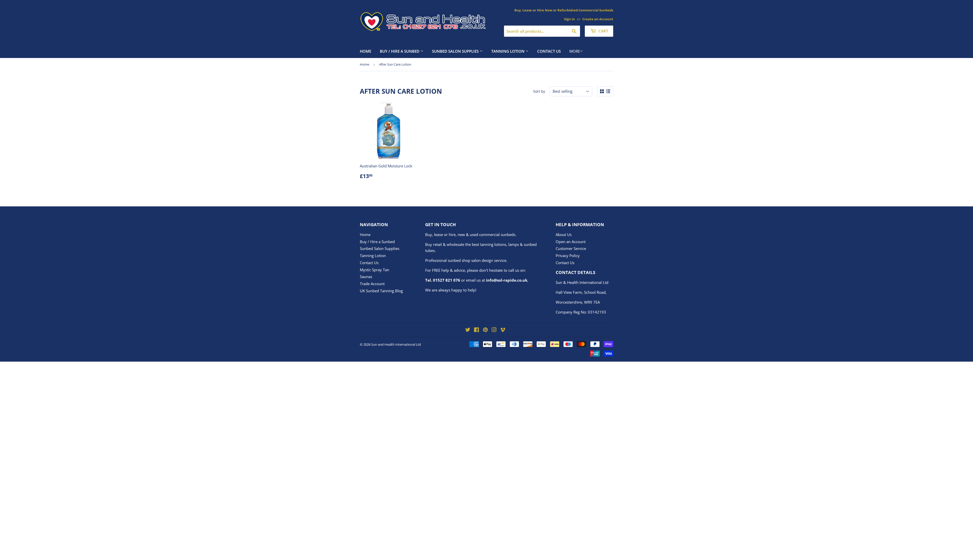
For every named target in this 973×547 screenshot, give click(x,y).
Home (365, 51)
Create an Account (597, 19)
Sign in (569, 19)
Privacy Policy (568, 255)
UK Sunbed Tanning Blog (381, 290)
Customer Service (571, 248)
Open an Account (571, 241)
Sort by (539, 91)
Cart (602, 30)
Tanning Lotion (508, 51)
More (574, 51)
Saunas (366, 276)
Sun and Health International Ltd (396, 344)
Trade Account (372, 283)
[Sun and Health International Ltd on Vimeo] (502, 330)
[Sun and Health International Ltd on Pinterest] (485, 330)
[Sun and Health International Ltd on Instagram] (494, 330)
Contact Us (549, 51)
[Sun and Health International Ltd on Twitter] (467, 330)
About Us (564, 234)
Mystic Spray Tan (374, 269)
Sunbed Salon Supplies (456, 51)
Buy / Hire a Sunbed (400, 51)
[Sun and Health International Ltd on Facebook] (476, 330)
